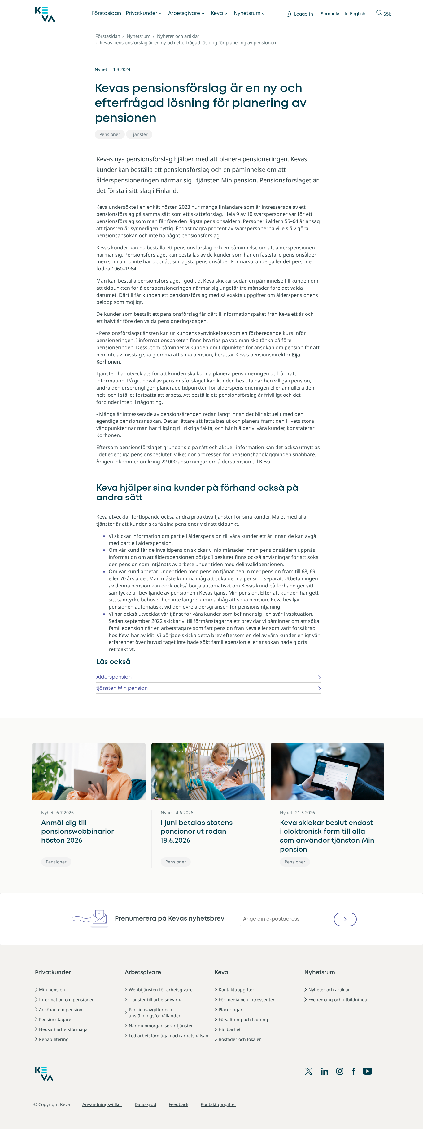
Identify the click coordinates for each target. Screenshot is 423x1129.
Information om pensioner (66, 999)
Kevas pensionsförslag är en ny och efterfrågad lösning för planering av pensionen (188, 42)
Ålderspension (114, 677)
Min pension (52, 990)
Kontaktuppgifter (236, 990)
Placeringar (230, 1009)
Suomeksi (331, 14)
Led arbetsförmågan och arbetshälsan (168, 1035)
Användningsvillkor (102, 1104)
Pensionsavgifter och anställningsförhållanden (155, 1012)
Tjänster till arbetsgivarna (156, 999)
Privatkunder (141, 13)
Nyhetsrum (247, 13)
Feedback (178, 1104)
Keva (217, 13)
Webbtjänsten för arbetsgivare (161, 990)
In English (355, 14)
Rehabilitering (54, 1039)
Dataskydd (145, 1104)
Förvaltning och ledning (243, 1019)
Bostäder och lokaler (240, 1039)
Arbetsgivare (184, 13)
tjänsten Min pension (122, 688)
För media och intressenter (247, 999)
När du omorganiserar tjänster (161, 1026)
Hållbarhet (230, 1029)
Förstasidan (106, 13)
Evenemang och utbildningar (338, 999)
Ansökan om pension (60, 1009)
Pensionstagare (55, 1019)
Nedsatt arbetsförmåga (63, 1029)
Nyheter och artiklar (178, 36)
